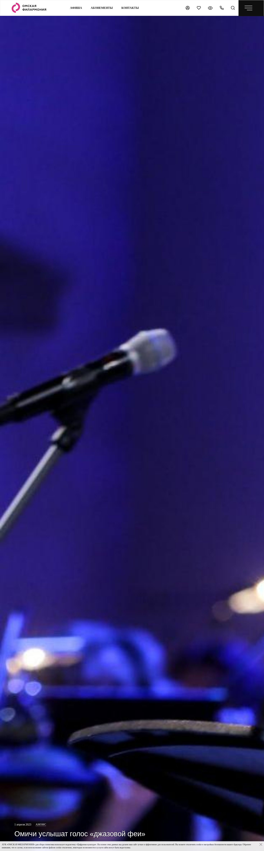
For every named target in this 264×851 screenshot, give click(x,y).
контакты (130, 7)
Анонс (41, 824)
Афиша (76, 7)
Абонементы (102, 7)
